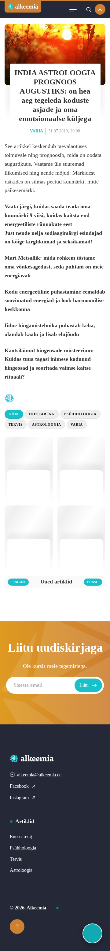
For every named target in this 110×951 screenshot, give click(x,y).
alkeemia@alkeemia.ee (39, 774)
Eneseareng (42, 414)
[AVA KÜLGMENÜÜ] (92, 933)
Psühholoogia (80, 414)
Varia (36, 131)
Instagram (19, 797)
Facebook (19, 786)
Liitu (84, 685)
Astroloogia (46, 424)
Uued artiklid (43, 399)
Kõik (14, 414)
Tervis (16, 424)
